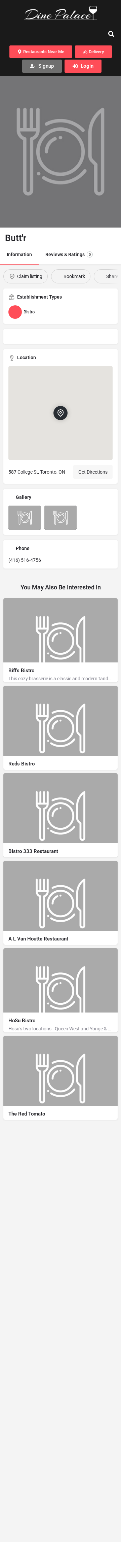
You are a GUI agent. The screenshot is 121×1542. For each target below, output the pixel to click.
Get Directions (93, 472)
